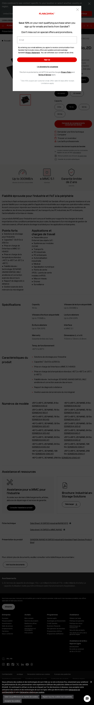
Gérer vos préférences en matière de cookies (21, 697)
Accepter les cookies (12, 701)
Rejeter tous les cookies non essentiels (57, 697)
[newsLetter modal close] (77, 10)
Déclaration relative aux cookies (32, 692)
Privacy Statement (33, 53)
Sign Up (47, 60)
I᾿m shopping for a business (47, 67)
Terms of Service (44, 75)
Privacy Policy (66, 72)
